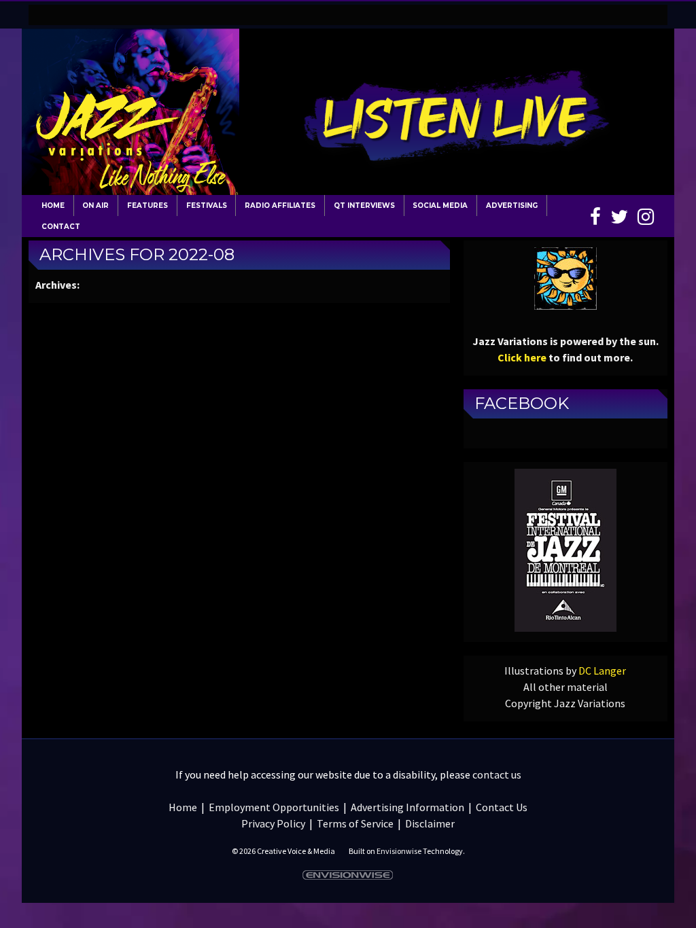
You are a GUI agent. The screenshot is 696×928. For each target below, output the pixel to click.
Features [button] (147, 205)
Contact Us (501, 807)
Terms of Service (355, 823)
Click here (522, 357)
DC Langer (602, 670)
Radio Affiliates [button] (280, 205)
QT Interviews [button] (364, 205)
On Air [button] (95, 205)
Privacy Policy (273, 823)
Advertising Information (407, 807)
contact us (496, 774)
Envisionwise (399, 851)
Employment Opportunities (274, 807)
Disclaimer (430, 823)
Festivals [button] (206, 205)
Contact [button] (60, 226)
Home (53, 205)
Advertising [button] (512, 205)
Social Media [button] (440, 205)
